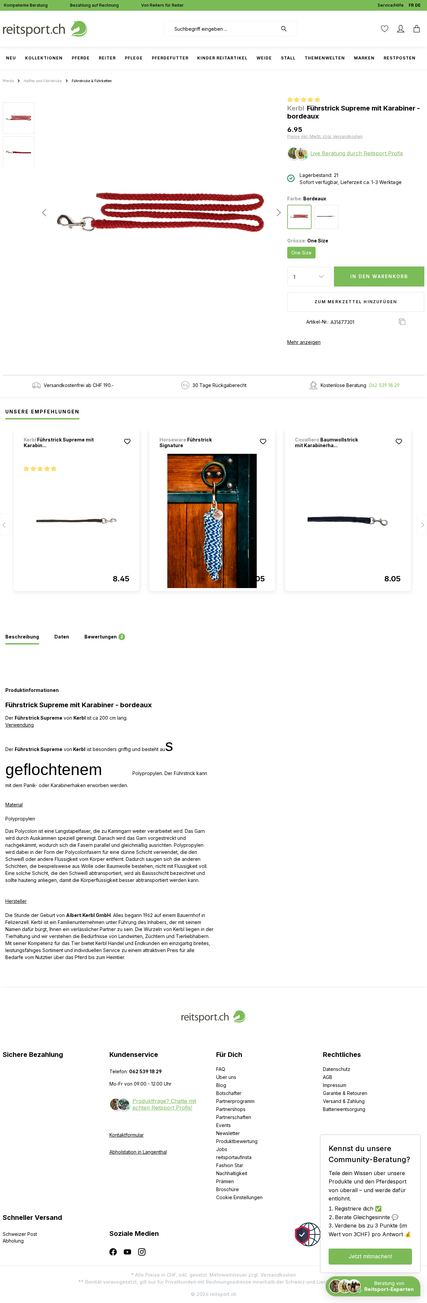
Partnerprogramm (235, 1101)
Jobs (221, 1149)
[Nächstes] (277, 212)
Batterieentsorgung (344, 1109)
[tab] (22, 637)
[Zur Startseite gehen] (45, 28)
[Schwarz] (326, 217)
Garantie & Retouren (345, 1093)
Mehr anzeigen (304, 342)
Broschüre (227, 1189)
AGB (327, 1077)
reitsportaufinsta (234, 1157)
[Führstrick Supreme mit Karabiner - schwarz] (76, 521)
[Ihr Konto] (401, 28)
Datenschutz (336, 1069)
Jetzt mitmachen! (370, 1256)
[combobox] (221, 29)
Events (223, 1125)
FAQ (220, 1069)
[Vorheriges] (44, 212)
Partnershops (231, 1109)
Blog (221, 1085)
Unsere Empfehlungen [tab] (42, 411)
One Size (301, 252)
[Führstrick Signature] (212, 521)
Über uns (226, 1077)
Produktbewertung (237, 1141)
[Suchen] (287, 29)
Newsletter (228, 1133)
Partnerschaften (233, 1117)
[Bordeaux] (299, 217)
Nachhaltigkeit (231, 1173)
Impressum (334, 1085)
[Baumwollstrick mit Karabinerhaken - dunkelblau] (348, 521)
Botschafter (229, 1093)
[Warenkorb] (417, 28)
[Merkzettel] (385, 28)
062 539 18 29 (384, 385)
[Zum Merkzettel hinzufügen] (127, 441)
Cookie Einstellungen (239, 1197)
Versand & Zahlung (344, 1101)
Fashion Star (229, 1165)
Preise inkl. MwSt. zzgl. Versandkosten (325, 136)
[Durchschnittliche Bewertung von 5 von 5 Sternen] (306, 100)
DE (418, 5)
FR (411, 5)
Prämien (225, 1181)
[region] (142, 212)
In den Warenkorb (379, 276)
